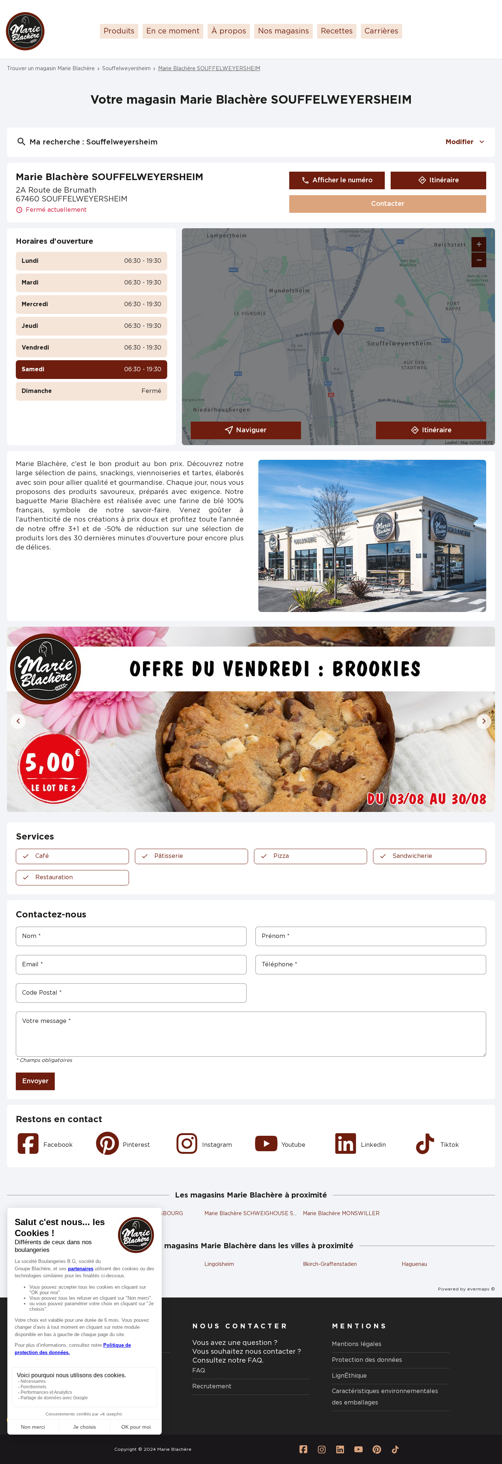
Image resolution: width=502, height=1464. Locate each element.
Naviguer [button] (251, 430)
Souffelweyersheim (126, 68)
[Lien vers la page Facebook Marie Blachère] (303, 1449)
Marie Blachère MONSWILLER (341, 1213)
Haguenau (414, 1264)
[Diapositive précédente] (18, 721)
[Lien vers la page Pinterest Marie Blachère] (376, 1449)
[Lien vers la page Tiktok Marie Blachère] (395, 1449)
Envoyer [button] (35, 1081)
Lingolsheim (219, 1264)
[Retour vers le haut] (474, 1421)
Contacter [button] (387, 204)
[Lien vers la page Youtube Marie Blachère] (358, 1449)
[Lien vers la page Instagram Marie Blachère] (321, 1449)
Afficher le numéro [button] (342, 180)
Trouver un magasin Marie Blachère (51, 68)
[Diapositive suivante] (484, 721)
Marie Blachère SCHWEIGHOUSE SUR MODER (263, 1213)
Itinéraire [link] (444, 180)
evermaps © (481, 1289)
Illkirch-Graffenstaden (330, 1264)
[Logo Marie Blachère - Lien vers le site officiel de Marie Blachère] (25, 31)
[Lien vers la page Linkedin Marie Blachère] (340, 1449)
